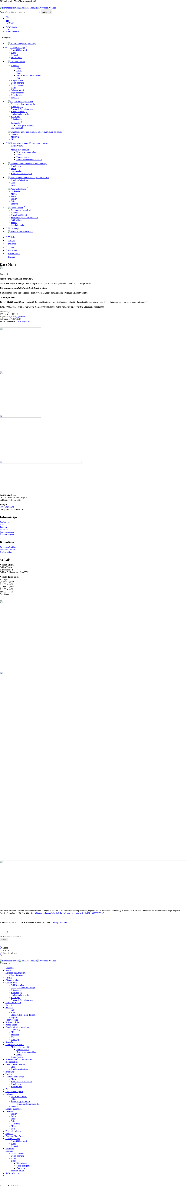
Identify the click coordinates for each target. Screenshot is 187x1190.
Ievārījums (10, 1072)
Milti (13, 139)
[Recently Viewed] (7, 934)
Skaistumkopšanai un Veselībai (24, 217)
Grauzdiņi (9, 968)
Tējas (13, 1161)
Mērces (14, 194)
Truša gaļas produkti (25, 125)
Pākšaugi (15, 1039)
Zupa (17, 228)
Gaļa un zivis (27, 101)
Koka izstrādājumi (19, 215)
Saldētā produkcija (19, 111)
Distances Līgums (7, 549)
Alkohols (15, 65)
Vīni (18, 78)
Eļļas (13, 1128)
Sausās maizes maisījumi (21, 173)
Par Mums (12, 250)
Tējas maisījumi (18, 93)
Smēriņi (14, 204)
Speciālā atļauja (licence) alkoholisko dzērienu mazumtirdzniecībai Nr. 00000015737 (67, 913)
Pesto (13, 196)
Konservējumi (17, 146)
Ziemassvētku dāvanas (15, 1136)
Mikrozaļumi (16, 57)
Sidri (18, 73)
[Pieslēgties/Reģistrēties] (7, 18)
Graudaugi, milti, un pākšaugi (49, 132)
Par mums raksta (7, 532)
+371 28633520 (7, 507)
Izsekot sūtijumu (7, 552)
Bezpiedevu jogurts (13, 1131)
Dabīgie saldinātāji (13, 1109)
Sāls (13, 201)
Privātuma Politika (8, 547)
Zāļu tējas (15, 97)
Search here (5, 12)
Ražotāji (11, 257)
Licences (4, 529)
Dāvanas (12, 244)
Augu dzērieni (17, 80)
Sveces (14, 222)
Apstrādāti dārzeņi (19, 50)
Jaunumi (11, 247)
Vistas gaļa (15, 116)
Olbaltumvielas (11, 980)
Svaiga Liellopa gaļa (20, 114)
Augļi (13, 52)
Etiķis (13, 1116)
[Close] (1, 948)
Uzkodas (9, 1094)
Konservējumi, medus (38, 143)
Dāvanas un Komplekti (21, 210)
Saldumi (14, 1106)
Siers (13, 185)
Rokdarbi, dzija (17, 225)
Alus (18, 68)
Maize (13, 168)
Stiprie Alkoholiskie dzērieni (28, 75)
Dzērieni (21, 61)
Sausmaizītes (16, 171)
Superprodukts (11, 1020)
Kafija (13, 88)
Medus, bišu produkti (20, 150)
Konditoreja (16, 166)
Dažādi (20, 208)
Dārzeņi (14, 55)
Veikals (11, 237)
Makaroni (15, 137)
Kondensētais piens (19, 180)
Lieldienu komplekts (14, 1091)
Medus (19, 155)
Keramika (15, 213)
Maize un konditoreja (38, 163)
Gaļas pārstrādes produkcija (23, 104)
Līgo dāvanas (17, 975)
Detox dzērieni (17, 83)
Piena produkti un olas (39, 177)
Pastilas (8, 1074)
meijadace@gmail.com (17, 316)
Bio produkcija (29, 43)
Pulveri (14, 199)
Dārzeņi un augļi (17, 47)
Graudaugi (15, 134)
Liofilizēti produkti (19, 1096)
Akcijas (11, 240)
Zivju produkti (17, 128)
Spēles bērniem (17, 220)
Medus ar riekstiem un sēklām (29, 159)
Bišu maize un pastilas (26, 152)
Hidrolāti (9, 1133)
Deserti (8, 1005)
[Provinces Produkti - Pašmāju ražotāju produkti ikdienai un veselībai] (28, 8)
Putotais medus (22, 157)
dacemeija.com (23, 321)
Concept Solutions (60, 922)
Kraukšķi (9, 1042)
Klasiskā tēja (16, 95)
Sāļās (13, 1099)
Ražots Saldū (27, 231)
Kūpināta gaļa (17, 106)
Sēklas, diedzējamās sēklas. (28, 1104)
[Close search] (2, 945)
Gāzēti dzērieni (17, 85)
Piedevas (22, 189)
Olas (13, 182)
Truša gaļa (15, 123)
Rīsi (12, 1037)
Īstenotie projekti (7, 534)
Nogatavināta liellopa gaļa (22, 109)
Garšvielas (15, 191)
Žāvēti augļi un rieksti (20, 1101)
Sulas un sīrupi (17, 90)
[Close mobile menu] (1, 958)
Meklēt (45, 12)
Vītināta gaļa (16, 119)
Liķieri (19, 70)
